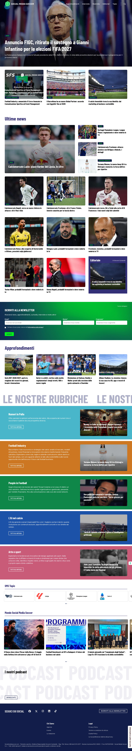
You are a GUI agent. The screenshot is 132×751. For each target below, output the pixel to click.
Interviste (86, 4)
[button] (127, 597)
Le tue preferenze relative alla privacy (101, 737)
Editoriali (106, 4)
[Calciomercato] (19, 596)
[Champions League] (82, 596)
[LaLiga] (50, 596)
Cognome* (99, 319)
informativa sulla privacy (35, 327)
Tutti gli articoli (16, 427)
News (60, 4)
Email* (7, 319)
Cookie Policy (93, 733)
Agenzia (49, 727)
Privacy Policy (93, 727)
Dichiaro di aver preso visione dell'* (25, 327)
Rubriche (96, 4)
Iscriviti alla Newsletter (113, 711)
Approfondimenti (72, 4)
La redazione (51, 733)
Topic (115, 4)
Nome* (65, 319)
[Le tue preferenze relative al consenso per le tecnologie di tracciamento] (130, 563)
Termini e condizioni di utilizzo (98, 730)
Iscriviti (9, 334)
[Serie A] (113, 596)
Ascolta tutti (11, 697)
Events (49, 730)
